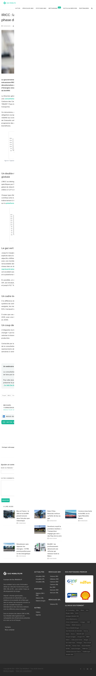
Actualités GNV (40, 576)
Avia (87, 610)
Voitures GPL (54, 604)
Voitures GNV (54, 576)
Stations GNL (40, 598)
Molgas (86, 639)
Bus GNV (52, 587)
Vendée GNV (69, 654)
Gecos (73, 634)
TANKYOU (85, 648)
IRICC (9, 395)
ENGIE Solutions (76, 625)
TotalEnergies (86, 651)
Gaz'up (86, 631)
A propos (8, 627)
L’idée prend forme (76, 639)
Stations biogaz (40, 600)
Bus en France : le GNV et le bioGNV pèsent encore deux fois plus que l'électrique (23, 516)
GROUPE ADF (80, 634)
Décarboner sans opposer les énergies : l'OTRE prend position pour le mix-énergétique (24, 549)
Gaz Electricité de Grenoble (74, 631)
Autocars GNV (54, 590)
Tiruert (4, 395)
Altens (82, 610)
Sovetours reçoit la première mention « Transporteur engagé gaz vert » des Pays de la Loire (54, 531)
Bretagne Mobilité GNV (72, 616)
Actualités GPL (40, 579)
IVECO (67, 639)
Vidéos (38, 612)
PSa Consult (87, 642)
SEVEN (68, 648)
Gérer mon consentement (24, 671)
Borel (76, 613)
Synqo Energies (75, 648)
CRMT (88, 622)
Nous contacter (9, 630)
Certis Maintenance (71, 619)
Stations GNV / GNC (40, 594)
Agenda (38, 615)
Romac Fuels (76, 645)
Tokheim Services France (73, 651)
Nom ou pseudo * (7, 468)
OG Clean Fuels (70, 642)
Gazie (67, 634)
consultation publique (13, 99)
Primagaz (79, 642)
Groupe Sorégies (71, 636)
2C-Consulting (70, 610)
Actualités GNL (40, 582)
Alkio (77, 610)
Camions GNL (54, 584)
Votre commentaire (8, 478)
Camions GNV (54, 582)
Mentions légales (8, 671)
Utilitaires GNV (54, 579)
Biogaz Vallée (70, 613)
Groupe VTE (81, 636)
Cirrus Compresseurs (72, 622)
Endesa (68, 625)
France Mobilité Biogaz (72, 628)
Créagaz (82, 622)
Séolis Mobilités (86, 645)
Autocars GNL (54, 592)
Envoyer (5, 500)
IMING (88, 636)
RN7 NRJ (68, 645)
